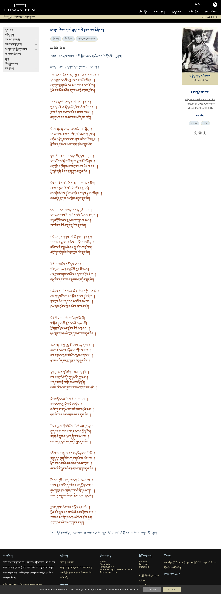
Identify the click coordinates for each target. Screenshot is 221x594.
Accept (171, 589)
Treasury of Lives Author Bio (200, 103)
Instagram (144, 566)
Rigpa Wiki (105, 564)
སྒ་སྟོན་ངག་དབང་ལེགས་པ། (86, 39)
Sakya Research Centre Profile (200, 99)
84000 (103, 561)
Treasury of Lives (108, 572)
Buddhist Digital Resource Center (116, 569)
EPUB (194, 123)
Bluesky (143, 561)
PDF (205, 123)
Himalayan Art (107, 566)
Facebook (144, 564)
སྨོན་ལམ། (56, 39)
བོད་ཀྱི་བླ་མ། (68, 39)
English (54, 47)
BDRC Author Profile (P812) (200, 107)
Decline (152, 589)
